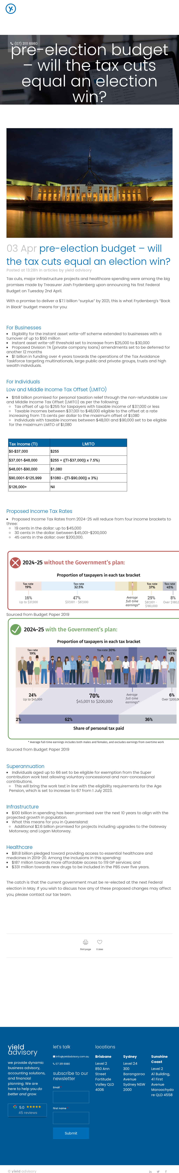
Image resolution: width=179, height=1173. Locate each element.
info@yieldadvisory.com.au (72, 1056)
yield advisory (78, 270)
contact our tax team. (50, 894)
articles (51, 270)
